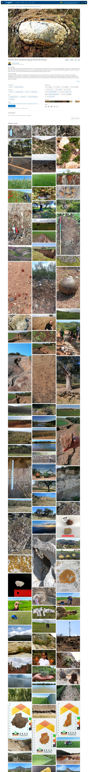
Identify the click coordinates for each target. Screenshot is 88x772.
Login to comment (75, 118)
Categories (17, 2)
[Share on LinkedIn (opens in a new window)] (49, 106)
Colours (33, 2)
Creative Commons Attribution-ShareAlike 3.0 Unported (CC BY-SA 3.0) (23, 103)
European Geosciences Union (71, 3)
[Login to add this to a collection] (78, 60)
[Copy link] (57, 106)
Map (26, 2)
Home (9, 6)
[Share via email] (54, 106)
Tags (29, 2)
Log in (82, 2)
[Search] (2, 2)
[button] (85, 2)
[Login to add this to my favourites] (76, 60)
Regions (22, 2)
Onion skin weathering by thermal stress (32, 6)
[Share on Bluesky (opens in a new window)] (51, 106)
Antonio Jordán (19, 6)
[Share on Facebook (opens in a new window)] (46, 106)
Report (78, 81)
